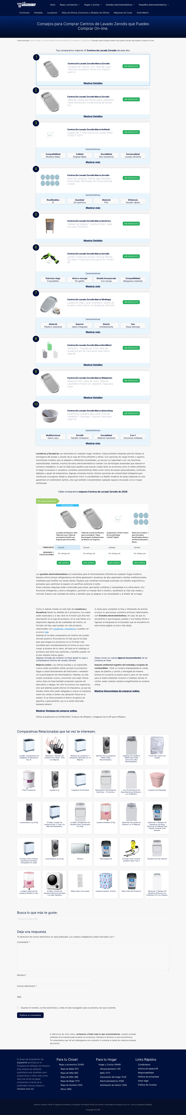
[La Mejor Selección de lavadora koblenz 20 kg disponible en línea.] (105, 812)
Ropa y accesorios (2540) (71, 1064)
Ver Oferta (63, 563)
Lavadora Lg (54, 790)
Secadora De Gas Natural (157, 859)
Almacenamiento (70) (110, 1069)
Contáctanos (144, 1064)
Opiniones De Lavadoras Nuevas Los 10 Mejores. (131, 823)
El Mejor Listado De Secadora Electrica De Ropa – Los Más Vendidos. (54, 893)
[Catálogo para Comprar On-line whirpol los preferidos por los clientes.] (80, 848)
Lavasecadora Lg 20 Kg (29, 822)
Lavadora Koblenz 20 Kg (106, 822)
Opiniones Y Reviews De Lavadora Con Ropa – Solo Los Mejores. (54, 758)
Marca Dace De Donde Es (131, 891)
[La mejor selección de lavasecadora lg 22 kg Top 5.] (54, 848)
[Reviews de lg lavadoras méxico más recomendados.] (105, 745)
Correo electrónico (27, 986)
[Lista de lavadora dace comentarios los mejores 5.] (131, 880)
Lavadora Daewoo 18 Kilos (106, 891)
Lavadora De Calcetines (157, 790)
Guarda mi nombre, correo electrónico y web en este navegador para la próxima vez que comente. (68, 1007)
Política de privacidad (148, 1076)
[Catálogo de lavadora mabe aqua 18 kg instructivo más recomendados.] (131, 745)
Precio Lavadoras (29, 790)
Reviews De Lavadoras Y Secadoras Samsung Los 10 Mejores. (80, 758)
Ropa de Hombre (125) (71, 1085)
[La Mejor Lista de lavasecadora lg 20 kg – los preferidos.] (28, 812)
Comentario (23, 942)
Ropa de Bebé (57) (70, 1069)
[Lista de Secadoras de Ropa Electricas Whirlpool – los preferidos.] (131, 779)
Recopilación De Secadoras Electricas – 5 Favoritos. (105, 791)
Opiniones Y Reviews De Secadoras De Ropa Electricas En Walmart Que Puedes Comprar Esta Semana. (157, 826)
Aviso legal (143, 1080)
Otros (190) (66, 1089)
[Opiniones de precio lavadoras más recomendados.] (28, 779)
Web (19, 997)
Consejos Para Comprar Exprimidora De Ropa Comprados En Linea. (29, 861)
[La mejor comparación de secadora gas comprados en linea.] (80, 812)
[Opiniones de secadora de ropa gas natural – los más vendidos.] (157, 848)
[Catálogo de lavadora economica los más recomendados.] (80, 779)
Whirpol (80, 859)
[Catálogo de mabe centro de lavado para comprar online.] (80, 880)
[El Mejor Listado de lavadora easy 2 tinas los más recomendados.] (54, 812)
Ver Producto (131, 66)
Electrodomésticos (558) (112, 1081)
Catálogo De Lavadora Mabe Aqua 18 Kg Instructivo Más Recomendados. (131, 759)
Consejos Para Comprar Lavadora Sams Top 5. (131, 860)
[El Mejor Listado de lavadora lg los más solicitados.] (54, 779)
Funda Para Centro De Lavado (157, 757)
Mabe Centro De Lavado (80, 891)
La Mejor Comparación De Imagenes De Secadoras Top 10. (29, 758)
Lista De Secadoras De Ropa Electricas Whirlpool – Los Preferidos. (131, 792)
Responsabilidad (146, 1072)
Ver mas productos (46, 501)
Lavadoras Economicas (80, 790)
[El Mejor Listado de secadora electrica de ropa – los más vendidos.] (54, 880)
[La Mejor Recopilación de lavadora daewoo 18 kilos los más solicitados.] (105, 880)
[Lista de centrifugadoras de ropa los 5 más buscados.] (105, 848)
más (46, 632)
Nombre (21, 975)
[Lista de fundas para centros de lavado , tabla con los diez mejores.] (157, 745)
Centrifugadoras (106, 859)
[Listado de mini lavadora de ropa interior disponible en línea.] (157, 779)
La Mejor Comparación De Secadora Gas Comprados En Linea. (80, 824)
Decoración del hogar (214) (113, 1077)
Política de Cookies (147, 1085)
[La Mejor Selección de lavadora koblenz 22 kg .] (28, 880)
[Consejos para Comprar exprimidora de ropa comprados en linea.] (28, 848)
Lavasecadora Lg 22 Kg (55, 859)
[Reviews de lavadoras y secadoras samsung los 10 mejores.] (80, 745)
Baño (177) (105, 1073)
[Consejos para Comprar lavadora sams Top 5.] (131, 848)
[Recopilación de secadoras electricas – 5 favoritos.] (105, 779)
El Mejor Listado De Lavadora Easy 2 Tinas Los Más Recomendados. (54, 824)
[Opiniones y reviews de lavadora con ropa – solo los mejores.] (54, 745)
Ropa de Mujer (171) (70, 1081)
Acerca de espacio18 (148, 1068)
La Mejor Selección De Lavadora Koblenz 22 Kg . (29, 892)
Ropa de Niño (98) (69, 1077)
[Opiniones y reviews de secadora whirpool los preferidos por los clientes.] (157, 880)
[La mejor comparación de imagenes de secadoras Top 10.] (28, 745)
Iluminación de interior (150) (113, 1085)
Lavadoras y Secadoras (64, 628)
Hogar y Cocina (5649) (110, 1064)
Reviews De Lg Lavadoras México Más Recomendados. (106, 758)
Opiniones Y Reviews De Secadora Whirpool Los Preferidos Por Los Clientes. (157, 893)
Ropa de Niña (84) (69, 1073)
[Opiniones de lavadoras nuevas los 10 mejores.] (131, 812)
